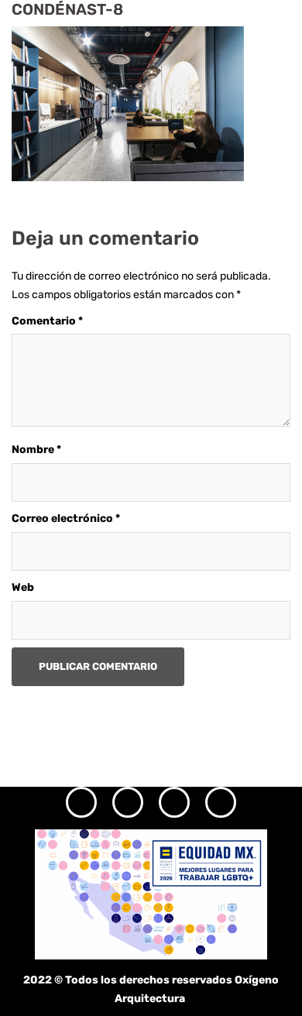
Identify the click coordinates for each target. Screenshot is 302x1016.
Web (23, 587)
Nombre (36, 449)
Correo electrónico (66, 518)
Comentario (47, 321)
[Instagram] (81, 802)
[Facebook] (127, 802)
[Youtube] (220, 802)
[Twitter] (174, 802)
